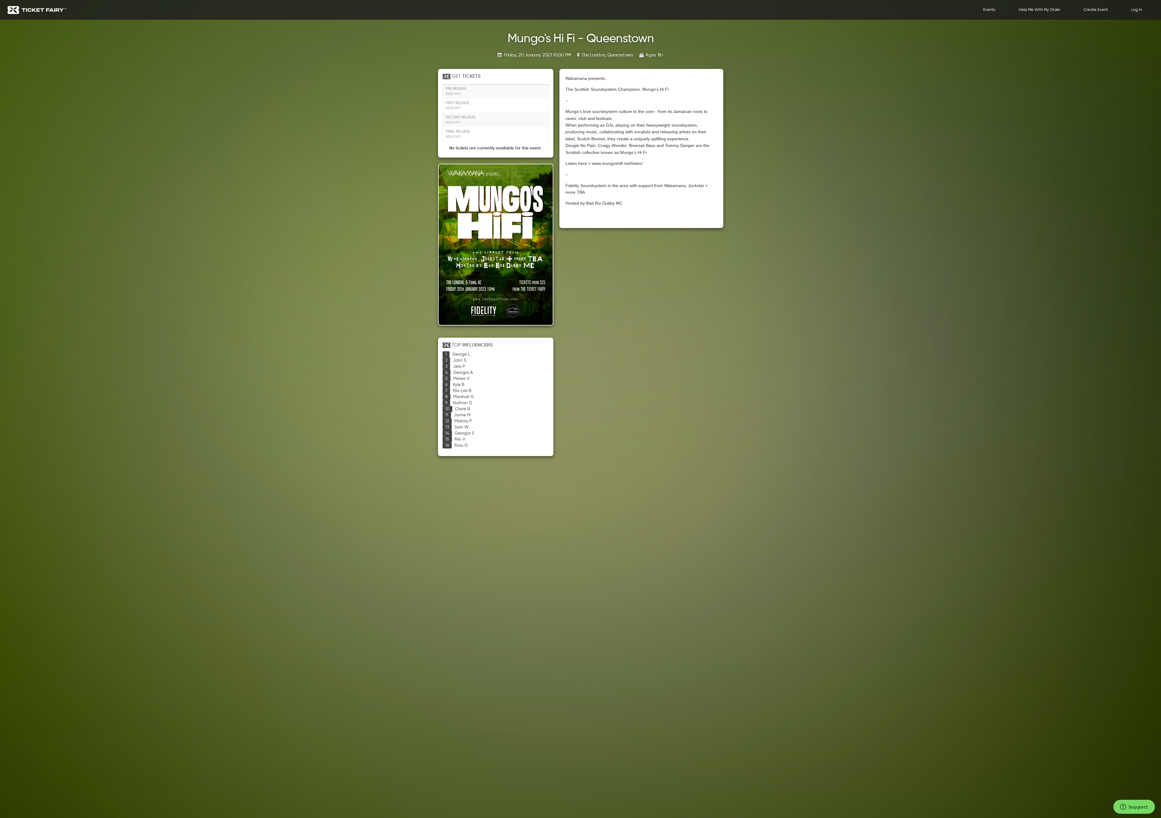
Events (989, 10)
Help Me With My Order (1039, 10)
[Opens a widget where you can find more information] (1134, 807)
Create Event (1096, 10)
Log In (1136, 10)
